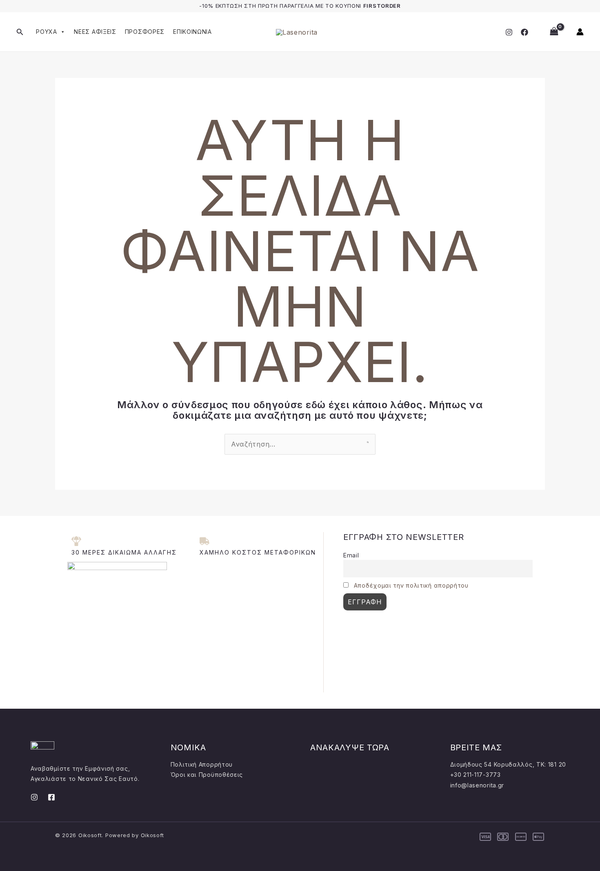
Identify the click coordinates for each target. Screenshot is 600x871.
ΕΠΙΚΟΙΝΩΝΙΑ (192, 31)
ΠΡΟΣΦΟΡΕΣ (144, 31)
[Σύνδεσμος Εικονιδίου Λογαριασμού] (580, 31)
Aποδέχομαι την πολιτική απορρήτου (411, 585)
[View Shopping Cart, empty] (554, 31)
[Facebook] (524, 32)
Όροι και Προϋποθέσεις (207, 774)
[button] (20, 32)
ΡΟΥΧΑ (46, 31)
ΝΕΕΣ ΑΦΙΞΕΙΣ (95, 31)
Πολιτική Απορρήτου (202, 764)
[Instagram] (509, 32)
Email (351, 555)
